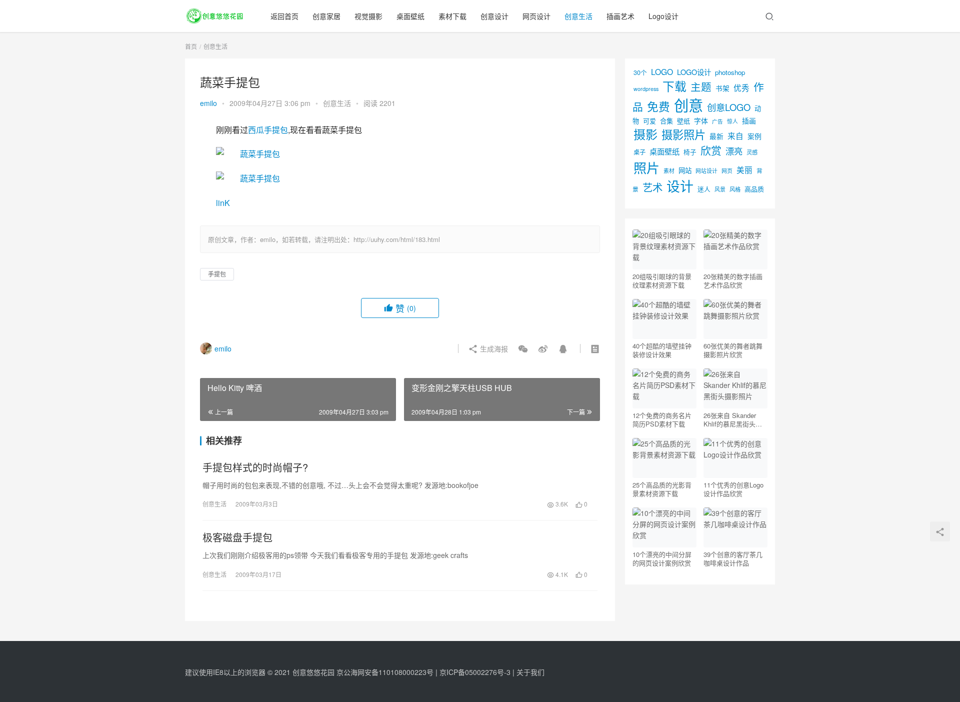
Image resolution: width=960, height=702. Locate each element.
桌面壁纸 (410, 16)
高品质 (754, 189)
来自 (736, 135)
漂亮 (734, 150)
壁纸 (683, 121)
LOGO (662, 71)
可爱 (649, 121)
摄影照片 (684, 134)
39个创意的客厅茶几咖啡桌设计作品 (733, 558)
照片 (647, 167)
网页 (727, 170)
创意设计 (494, 16)
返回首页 (284, 16)
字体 (701, 121)
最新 (717, 136)
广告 (717, 121)
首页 (191, 46)
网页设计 (536, 16)
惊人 (732, 121)
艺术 (652, 187)
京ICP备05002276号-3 (475, 672)
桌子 (640, 152)
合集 (666, 121)
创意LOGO (728, 107)
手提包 (217, 274)
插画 (749, 121)
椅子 (690, 151)
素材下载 (452, 16)
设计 (680, 186)
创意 (688, 104)
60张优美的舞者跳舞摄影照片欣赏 (733, 350)
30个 (640, 72)
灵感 (752, 152)
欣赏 (711, 150)
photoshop (730, 72)
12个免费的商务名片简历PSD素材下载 (662, 419)
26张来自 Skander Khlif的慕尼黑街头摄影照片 (733, 419)
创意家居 (326, 16)
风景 (720, 189)
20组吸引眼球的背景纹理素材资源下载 (662, 280)
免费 (658, 106)
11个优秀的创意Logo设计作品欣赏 (734, 489)
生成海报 (493, 349)
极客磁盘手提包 (237, 537)
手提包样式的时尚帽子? (255, 467)
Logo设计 (663, 16)
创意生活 (578, 16)
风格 (735, 189)
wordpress (646, 88)
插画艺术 (620, 16)
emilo (208, 103)
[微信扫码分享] (523, 348)
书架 (723, 88)
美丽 (744, 169)
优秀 (742, 87)
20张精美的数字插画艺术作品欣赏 (733, 280)
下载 (674, 86)
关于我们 (530, 672)
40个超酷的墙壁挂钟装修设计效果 (662, 350)
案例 (755, 136)
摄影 (646, 133)
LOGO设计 (694, 71)
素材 (669, 170)
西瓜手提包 (268, 130)
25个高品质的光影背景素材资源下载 (662, 489)
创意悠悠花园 (313, 672)
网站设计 (707, 170)
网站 (685, 170)
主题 (701, 86)
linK (223, 202)
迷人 (704, 189)
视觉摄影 (368, 16)
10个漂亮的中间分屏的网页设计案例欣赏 (662, 558)
